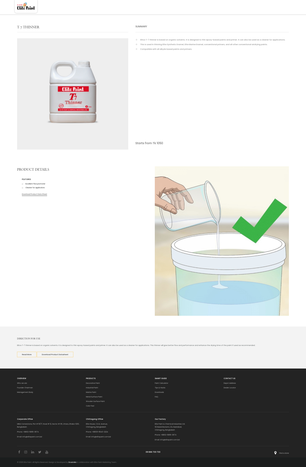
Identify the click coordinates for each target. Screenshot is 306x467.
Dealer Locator (230, 387)
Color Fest (90, 406)
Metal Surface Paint (94, 397)
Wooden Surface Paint (95, 401)
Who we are (22, 383)
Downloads (159, 392)
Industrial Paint (92, 387)
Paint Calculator (161, 383)
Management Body (25, 392)
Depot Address (230, 383)
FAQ (156, 397)
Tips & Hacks (160, 387)
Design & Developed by (62, 462)
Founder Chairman (25, 387)
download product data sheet (34, 194)
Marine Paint (91, 392)
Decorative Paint (93, 383)
